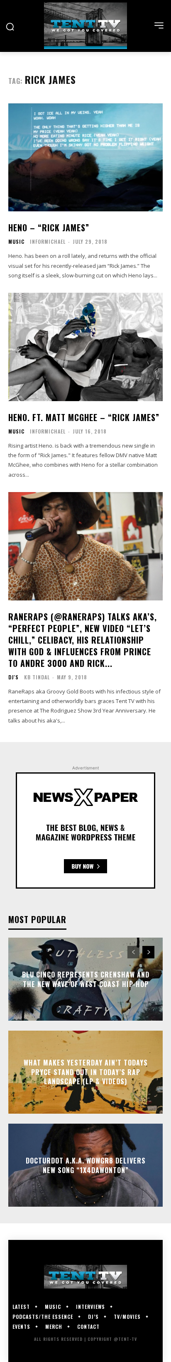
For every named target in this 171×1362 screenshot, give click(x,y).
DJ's (13, 677)
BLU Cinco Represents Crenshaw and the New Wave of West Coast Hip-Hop (85, 979)
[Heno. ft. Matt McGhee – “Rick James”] (85, 347)
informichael (48, 241)
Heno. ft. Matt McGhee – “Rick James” (83, 417)
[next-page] (148, 952)
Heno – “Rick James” (48, 227)
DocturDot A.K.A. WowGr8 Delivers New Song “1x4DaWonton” (86, 1165)
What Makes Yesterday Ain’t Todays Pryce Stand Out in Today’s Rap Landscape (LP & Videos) (86, 1072)
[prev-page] (133, 952)
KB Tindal (37, 677)
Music (16, 241)
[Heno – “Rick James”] (85, 157)
